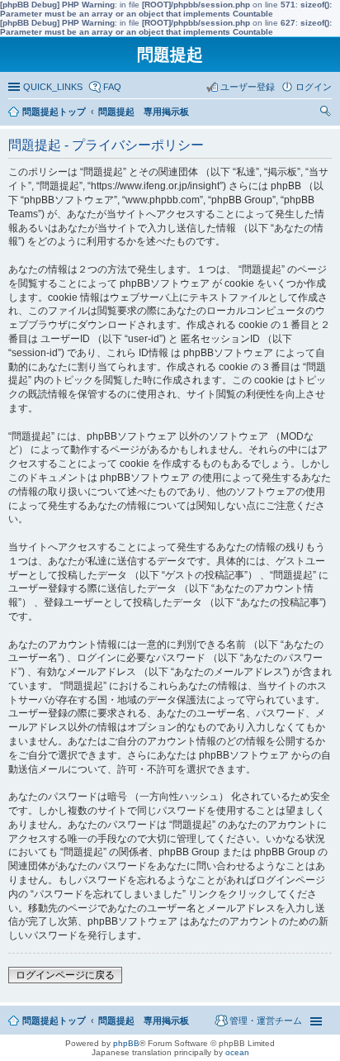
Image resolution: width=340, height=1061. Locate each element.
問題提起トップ (54, 1020)
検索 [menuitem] (327, 113)
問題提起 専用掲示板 (143, 1020)
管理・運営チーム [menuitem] (265, 1020)
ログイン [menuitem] (313, 87)
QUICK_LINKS (53, 87)
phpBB (126, 1043)
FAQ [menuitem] (112, 87)
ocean (237, 1052)
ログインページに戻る (65, 975)
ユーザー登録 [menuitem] (247, 87)
